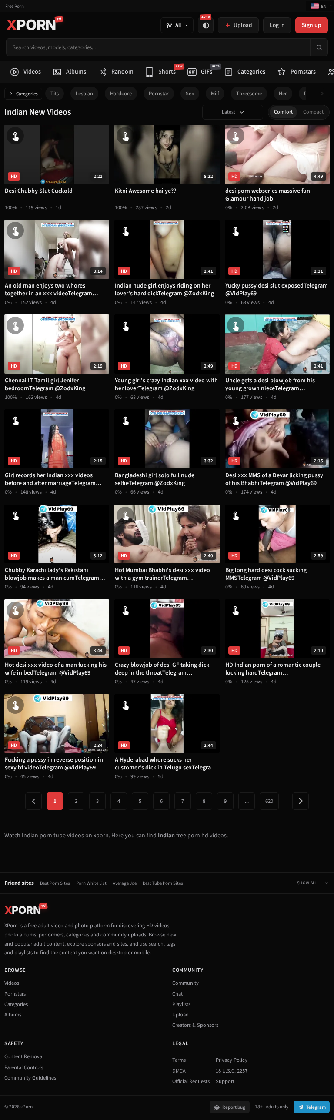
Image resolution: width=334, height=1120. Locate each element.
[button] (324, 93)
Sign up (311, 25)
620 (269, 801)
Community (185, 983)
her (283, 93)
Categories (27, 93)
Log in (277, 25)
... (247, 801)
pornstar (159, 93)
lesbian (84, 93)
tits (54, 93)
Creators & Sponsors (195, 1025)
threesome (249, 93)
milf (215, 93)
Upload (180, 1015)
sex (190, 93)
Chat (177, 994)
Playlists (181, 1004)
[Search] (318, 47)
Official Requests (191, 1081)
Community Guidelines (30, 1078)
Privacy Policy (231, 1060)
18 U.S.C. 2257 (231, 1071)
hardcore (121, 93)
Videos (11, 983)
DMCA (179, 1071)
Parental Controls (23, 1067)
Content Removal (23, 1056)
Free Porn (14, 6)
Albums (12, 1015)
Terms (179, 1060)
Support (225, 1081)
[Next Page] (300, 801)
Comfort (283, 112)
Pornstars (15, 994)
